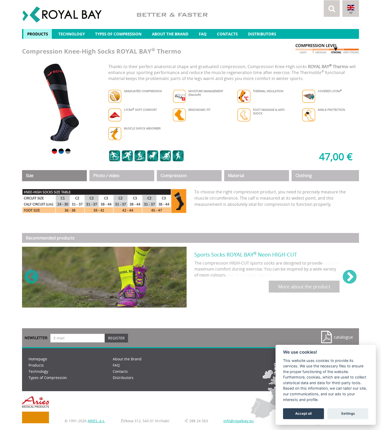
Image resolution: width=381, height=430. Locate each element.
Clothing (303, 175)
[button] (332, 8)
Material (236, 175)
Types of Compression (118, 34)
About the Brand (170, 34)
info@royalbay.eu (238, 420)
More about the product (304, 286)
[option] (61, 102)
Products (37, 34)
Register (116, 338)
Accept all (303, 413)
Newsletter (36, 337)
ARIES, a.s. (96, 420)
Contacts (227, 34)
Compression (174, 175)
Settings (348, 413)
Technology (71, 34)
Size (29, 175)
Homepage (38, 358)
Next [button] (350, 277)
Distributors (262, 34)
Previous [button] (31, 277)
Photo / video (106, 175)
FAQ (203, 34)
